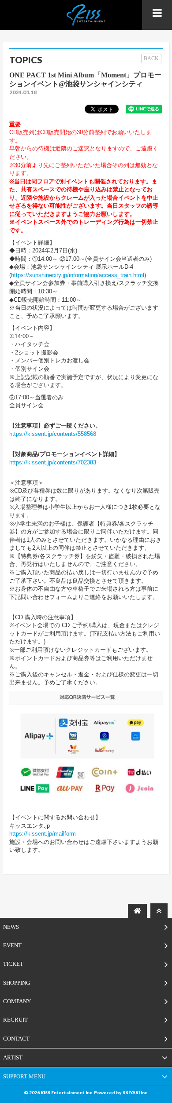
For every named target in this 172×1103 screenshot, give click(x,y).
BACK (151, 58)
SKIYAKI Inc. (135, 1092)
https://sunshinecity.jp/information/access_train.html (77, 275)
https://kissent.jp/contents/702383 (52, 462)
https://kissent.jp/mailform (42, 833)
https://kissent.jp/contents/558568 (52, 434)
